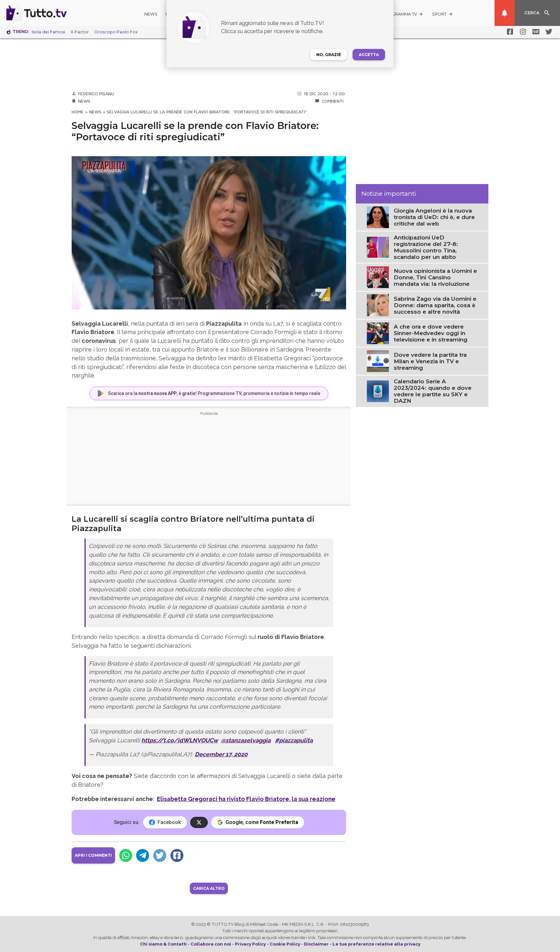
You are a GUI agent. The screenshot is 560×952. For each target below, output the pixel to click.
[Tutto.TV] (54, 13)
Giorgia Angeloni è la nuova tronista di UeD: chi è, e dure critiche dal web (434, 217)
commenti (333, 101)
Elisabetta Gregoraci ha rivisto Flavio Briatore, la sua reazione (246, 798)
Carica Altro (209, 888)
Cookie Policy (285, 943)
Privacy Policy (250, 943)
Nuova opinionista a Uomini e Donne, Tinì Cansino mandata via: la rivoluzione (435, 277)
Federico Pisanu (96, 93)
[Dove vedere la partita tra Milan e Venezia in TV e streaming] (378, 360)
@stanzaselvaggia (246, 740)
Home (78, 111)
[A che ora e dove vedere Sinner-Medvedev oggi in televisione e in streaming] (378, 333)
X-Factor (80, 31)
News (151, 14)
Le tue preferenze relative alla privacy (376, 943)
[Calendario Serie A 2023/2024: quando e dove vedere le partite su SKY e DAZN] (378, 391)
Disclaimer (316, 943)
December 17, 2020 (221, 754)
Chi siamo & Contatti (163, 943)
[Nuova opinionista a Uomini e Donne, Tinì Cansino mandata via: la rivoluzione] (378, 276)
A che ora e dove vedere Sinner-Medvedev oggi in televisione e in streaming (430, 333)
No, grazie (328, 54)
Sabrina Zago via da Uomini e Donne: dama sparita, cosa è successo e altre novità (435, 305)
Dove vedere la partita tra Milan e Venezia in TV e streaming (430, 361)
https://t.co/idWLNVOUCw (179, 740)
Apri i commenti (93, 855)
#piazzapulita (294, 740)
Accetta (369, 54)
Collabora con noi (211, 943)
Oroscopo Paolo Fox (116, 31)
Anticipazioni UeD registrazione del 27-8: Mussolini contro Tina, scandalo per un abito (426, 247)
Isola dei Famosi (48, 31)
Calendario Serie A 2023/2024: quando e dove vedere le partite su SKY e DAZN (433, 391)
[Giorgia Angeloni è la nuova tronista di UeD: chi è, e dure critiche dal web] (378, 217)
